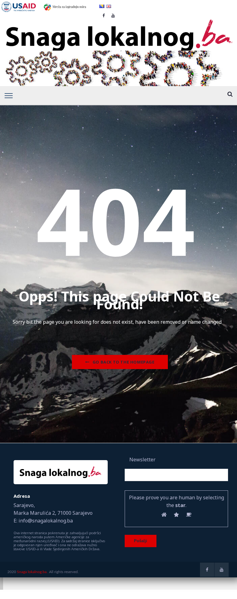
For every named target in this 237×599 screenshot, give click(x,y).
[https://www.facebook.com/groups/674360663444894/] (207, 570)
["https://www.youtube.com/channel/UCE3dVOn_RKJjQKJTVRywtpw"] (221, 570)
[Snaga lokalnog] (118, 31)
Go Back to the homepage (124, 362)
